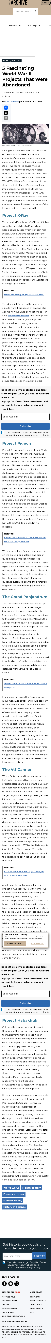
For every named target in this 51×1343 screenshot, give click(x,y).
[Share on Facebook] (6, 108)
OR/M (32, 1312)
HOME (6, 61)
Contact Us (35, 1297)
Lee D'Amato (12, 101)
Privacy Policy (36, 1308)
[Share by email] (6, 118)
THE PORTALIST (8, 1312)
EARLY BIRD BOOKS (9, 1301)
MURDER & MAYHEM (9, 1308)
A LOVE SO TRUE (8, 1297)
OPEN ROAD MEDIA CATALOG (13, 1316)
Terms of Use (36, 1305)
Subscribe (45, 3)
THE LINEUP (6, 1305)
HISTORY (16, 61)
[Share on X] (6, 113)
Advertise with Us (38, 1301)
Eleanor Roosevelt (18, 315)
